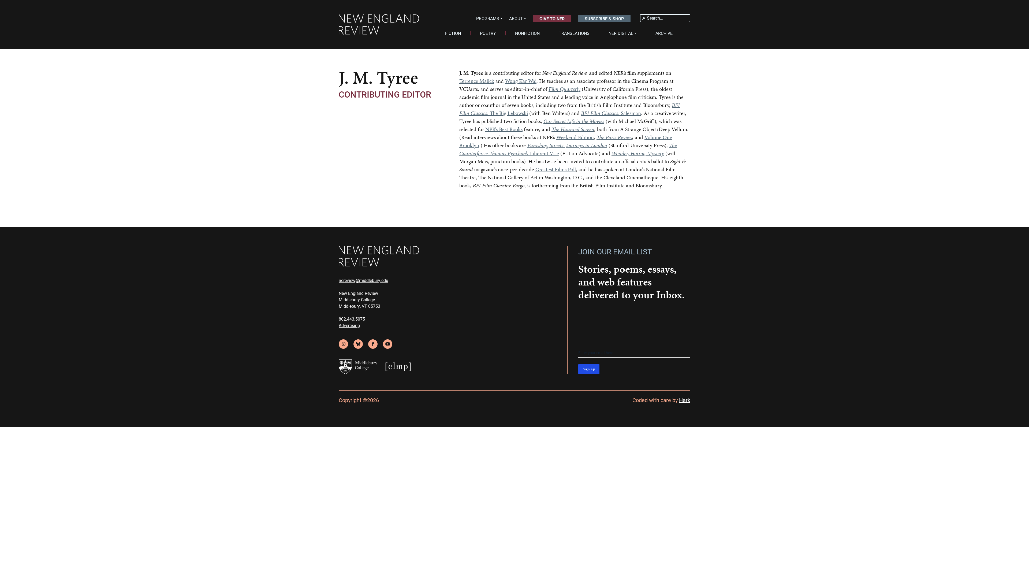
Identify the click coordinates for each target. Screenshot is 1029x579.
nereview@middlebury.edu (363, 280)
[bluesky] (358, 344)
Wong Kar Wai (520, 81)
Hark (684, 399)
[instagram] (343, 344)
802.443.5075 (352, 319)
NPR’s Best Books (504, 129)
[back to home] (379, 24)
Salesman (611, 113)
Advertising (349, 325)
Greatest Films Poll (555, 169)
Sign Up (589, 369)
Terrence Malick (476, 81)
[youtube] (387, 344)
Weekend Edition (575, 137)
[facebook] (373, 344)
